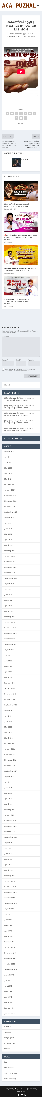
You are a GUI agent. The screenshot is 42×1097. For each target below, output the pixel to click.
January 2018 (9, 1013)
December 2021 (10, 754)
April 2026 (8, 473)
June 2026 (8, 462)
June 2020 (8, 854)
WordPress (21, 1091)
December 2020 (10, 821)
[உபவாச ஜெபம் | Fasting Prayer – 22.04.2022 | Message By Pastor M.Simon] (21, 286)
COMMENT (6, 336)
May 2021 (8, 793)
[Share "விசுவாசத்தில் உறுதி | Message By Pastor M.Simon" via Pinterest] (25, 113)
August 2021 (9, 776)
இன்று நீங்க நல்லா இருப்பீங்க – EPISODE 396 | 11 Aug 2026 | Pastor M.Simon (20, 399)
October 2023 (9, 639)
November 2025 (10, 501)
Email (18, 360)
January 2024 (9, 622)
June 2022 (8, 721)
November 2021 (10, 760)
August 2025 (9, 517)
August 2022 (9, 710)
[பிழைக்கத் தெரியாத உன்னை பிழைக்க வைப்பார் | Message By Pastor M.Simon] (21, 255)
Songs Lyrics (9, 1038)
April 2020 (8, 865)
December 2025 (10, 495)
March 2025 (8, 545)
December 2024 (10, 562)
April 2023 (8, 672)
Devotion (7, 1027)
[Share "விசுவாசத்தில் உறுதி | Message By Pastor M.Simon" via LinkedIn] (30, 113)
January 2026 (9, 490)
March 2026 (8, 479)
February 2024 (9, 617)
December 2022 (10, 694)
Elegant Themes (20, 1089)
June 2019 (8, 920)
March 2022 (8, 738)
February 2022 (9, 743)
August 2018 (9, 975)
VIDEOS (18, 36)
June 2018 (8, 986)
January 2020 (9, 881)
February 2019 (9, 942)
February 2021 (9, 809)
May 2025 (8, 534)
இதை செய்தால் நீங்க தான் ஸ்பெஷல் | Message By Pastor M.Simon (17, 205)
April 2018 (8, 997)
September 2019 (10, 903)
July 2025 (7, 523)
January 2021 (9, 815)
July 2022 (7, 716)
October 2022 (9, 699)
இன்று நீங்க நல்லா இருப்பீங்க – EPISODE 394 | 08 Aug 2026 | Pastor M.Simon (20, 414)
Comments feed (10, 1073)
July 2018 (7, 980)
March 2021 (8, 804)
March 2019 (8, 936)
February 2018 (9, 1008)
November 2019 (10, 892)
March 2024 (8, 611)
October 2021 (9, 765)
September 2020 (10, 837)
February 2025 (9, 551)
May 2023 (8, 666)
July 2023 (7, 655)
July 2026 (7, 457)
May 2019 (8, 925)
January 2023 (9, 688)
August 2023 (9, 650)
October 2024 (9, 573)
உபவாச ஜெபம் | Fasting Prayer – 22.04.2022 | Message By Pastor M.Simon (17, 301)
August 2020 (9, 843)
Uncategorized (10, 1043)
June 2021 (8, 787)
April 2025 (8, 539)
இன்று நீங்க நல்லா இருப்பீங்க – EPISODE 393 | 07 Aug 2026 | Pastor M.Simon (20, 422)
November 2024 (10, 567)
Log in (6, 1062)
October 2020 (9, 832)
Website (31, 360)
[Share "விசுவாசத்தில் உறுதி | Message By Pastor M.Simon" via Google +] (16, 113)
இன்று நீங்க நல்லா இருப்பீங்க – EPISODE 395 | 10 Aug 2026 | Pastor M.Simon (20, 407)
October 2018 (9, 964)
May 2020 (8, 859)
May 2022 (8, 727)
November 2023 (10, 633)
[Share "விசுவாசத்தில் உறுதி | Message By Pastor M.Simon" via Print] (25, 118)
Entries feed (9, 1067)
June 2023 (8, 661)
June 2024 (8, 595)
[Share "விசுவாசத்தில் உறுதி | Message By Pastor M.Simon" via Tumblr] (21, 113)
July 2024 (7, 589)
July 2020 (7, 848)
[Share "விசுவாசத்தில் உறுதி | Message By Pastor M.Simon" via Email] (21, 118)
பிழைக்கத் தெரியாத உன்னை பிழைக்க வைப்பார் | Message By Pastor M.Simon (20, 269)
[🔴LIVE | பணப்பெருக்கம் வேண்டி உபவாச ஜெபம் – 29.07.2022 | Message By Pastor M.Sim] (21, 222)
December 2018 (10, 953)
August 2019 (9, 909)
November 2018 (10, 958)
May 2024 (8, 600)
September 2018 (10, 969)
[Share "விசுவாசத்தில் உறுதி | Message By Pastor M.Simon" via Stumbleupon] (16, 118)
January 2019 (9, 947)
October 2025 (9, 506)
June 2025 (8, 529)
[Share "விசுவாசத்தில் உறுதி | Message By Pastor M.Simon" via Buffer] (34, 113)
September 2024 (10, 578)
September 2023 (10, 644)
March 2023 (8, 677)
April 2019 (8, 931)
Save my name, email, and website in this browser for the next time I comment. (18, 370)
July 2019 (7, 914)
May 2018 (8, 991)
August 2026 (9, 451)
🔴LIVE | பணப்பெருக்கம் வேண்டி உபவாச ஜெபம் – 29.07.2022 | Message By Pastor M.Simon (21, 237)
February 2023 (9, 683)
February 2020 (9, 876)
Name (5, 360)
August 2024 (9, 584)
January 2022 (9, 749)
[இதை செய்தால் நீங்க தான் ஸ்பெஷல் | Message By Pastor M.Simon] (21, 191)
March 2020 (8, 870)
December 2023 (10, 628)
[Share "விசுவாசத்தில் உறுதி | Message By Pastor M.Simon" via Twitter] (12, 113)
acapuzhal (19, 34)
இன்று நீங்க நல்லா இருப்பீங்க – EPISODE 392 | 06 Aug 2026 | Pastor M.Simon (20, 429)
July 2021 (7, 782)
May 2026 (8, 468)
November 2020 (10, 826)
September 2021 (10, 771)
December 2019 (10, 887)
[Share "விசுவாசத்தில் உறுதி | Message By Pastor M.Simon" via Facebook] (7, 113)
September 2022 (10, 705)
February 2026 (9, 484)
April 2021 (8, 799)
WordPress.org (10, 1079)
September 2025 (10, 512)
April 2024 (8, 606)
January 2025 (9, 556)
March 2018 (8, 1002)
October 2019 (9, 898)
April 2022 (8, 732)
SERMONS (11, 36)
